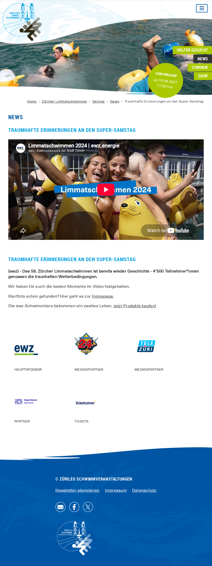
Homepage (102, 296)
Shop (203, 76)
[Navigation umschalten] (202, 8)
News (203, 58)
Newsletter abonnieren (77, 490)
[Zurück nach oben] (203, 556)
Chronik (200, 67)
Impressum (116, 490)
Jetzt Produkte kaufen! (134, 306)
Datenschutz (144, 490)
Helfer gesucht (192, 50)
